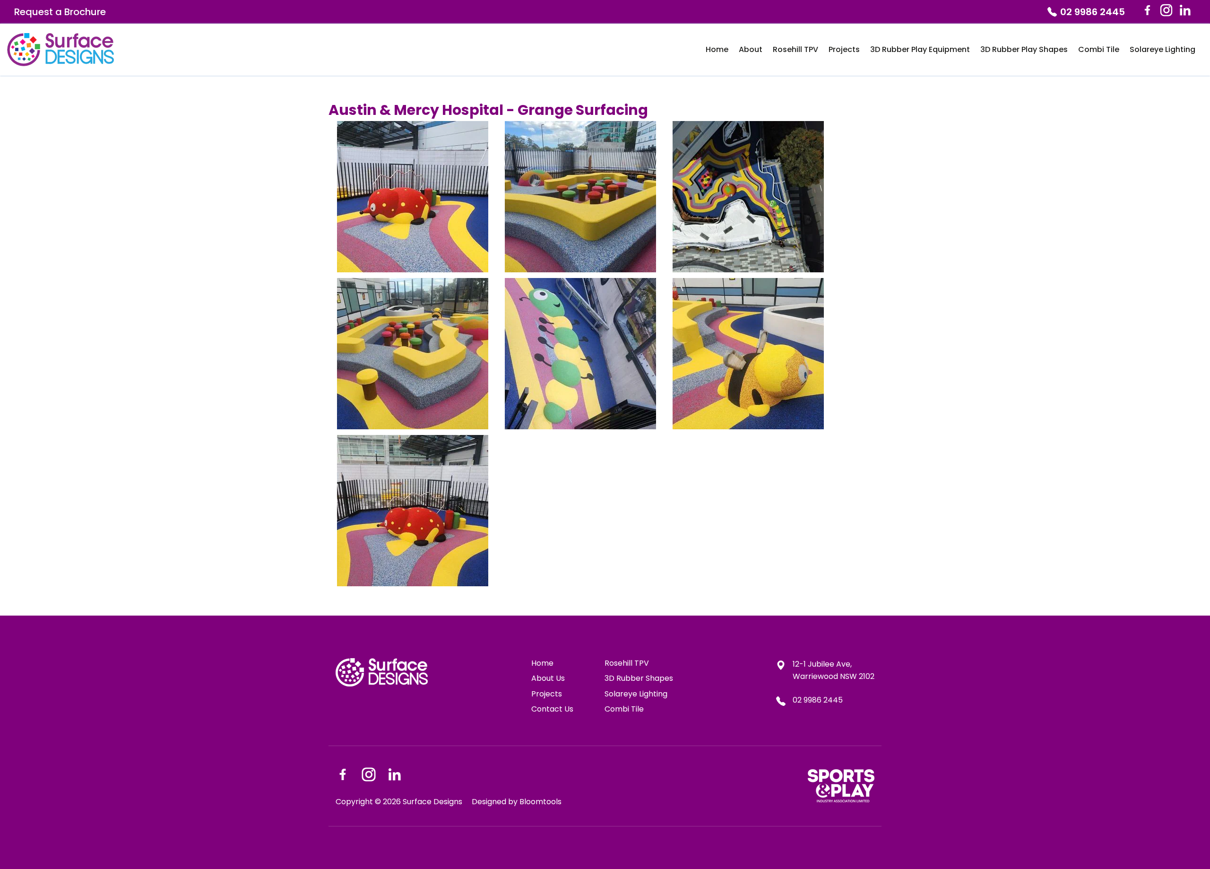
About (750, 49)
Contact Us (552, 709)
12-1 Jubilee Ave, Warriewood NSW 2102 (833, 670)
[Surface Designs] (60, 49)
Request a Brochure (60, 12)
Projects (844, 49)
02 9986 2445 (1092, 12)
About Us (548, 678)
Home (717, 49)
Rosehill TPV (795, 49)
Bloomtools (540, 801)
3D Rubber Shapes (639, 678)
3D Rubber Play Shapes (1024, 49)
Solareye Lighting (1162, 49)
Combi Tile (1098, 49)
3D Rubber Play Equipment (920, 49)
